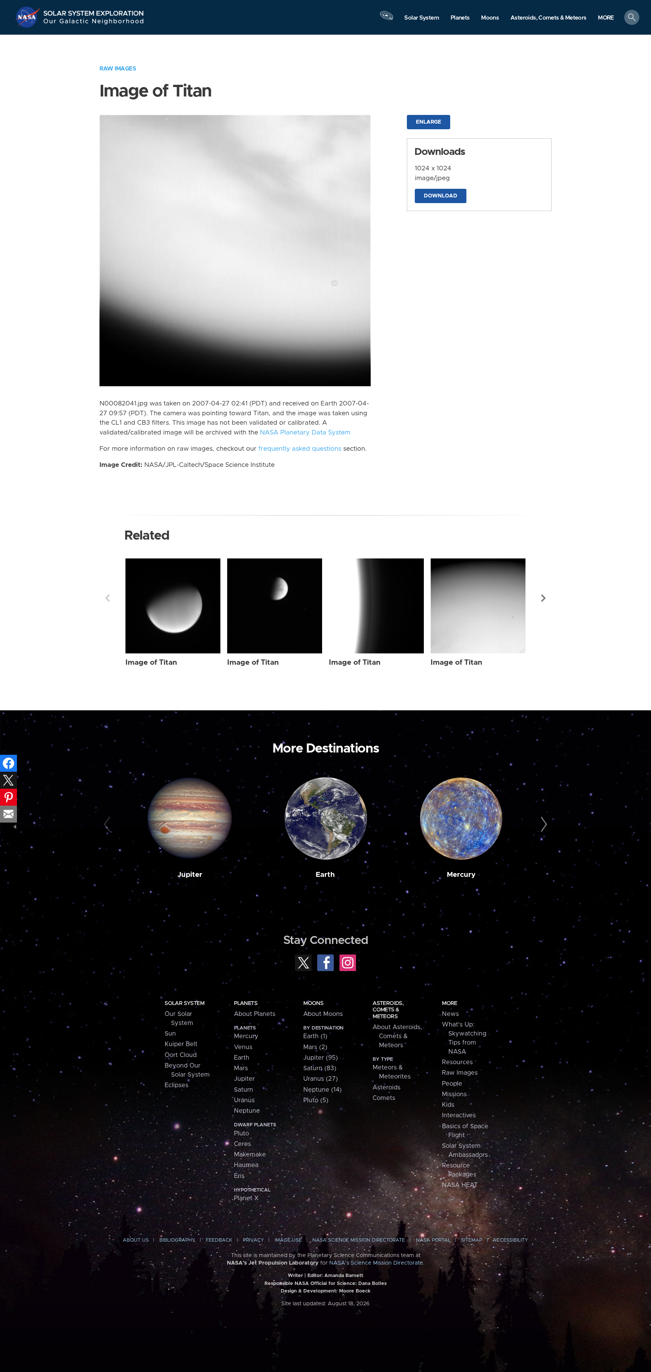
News (450, 1014)
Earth (325, 874)
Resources (457, 1062)
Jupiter (189, 874)
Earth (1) (315, 1036)
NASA (28, 17)
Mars (241, 1068)
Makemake (250, 1155)
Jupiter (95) (320, 1058)
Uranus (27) (320, 1079)
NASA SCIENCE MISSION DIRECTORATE (358, 1240)
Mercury (461, 874)
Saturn (243, 1090)
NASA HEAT (460, 1185)
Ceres (242, 1144)
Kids (448, 1105)
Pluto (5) (316, 1100)
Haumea (246, 1165)
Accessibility (510, 1240)
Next (543, 598)
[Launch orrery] (386, 19)
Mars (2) (315, 1047)
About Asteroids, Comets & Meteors (397, 1036)
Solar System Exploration (94, 11)
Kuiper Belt (181, 1044)
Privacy (253, 1240)
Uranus (244, 1100)
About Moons (323, 1014)
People (452, 1084)
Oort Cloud (181, 1055)
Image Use (288, 1240)
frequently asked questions (299, 448)
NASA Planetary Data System (305, 432)
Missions (454, 1094)
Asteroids (386, 1087)
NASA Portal (433, 1240)
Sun (170, 1034)
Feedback (219, 1240)
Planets (245, 1003)
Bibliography (177, 1240)
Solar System (184, 1003)
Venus (243, 1047)
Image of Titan (151, 662)
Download (440, 196)
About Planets (254, 1014)
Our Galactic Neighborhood (94, 23)
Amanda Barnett (343, 1275)
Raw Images (117, 69)
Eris (239, 1176)
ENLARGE (428, 122)
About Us (136, 1240)
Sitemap (471, 1240)
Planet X (246, 1198)
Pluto (241, 1133)
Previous (107, 598)
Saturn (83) (319, 1068)
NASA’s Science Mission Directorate (376, 1263)
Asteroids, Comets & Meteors (388, 1009)
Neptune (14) (322, 1090)
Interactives (459, 1115)
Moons (313, 1003)
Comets (384, 1098)
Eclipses (176, 1085)
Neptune (247, 1111)
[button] (606, 18)
